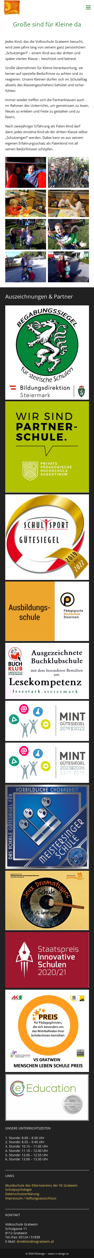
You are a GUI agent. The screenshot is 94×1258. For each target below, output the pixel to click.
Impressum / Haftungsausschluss (30, 1198)
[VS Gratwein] (11, 7)
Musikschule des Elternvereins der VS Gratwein (41, 1185)
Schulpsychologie (18, 1189)
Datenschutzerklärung (22, 1194)
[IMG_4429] (68, 172)
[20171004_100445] (68, 266)
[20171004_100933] (25, 234)
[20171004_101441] (25, 266)
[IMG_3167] (25, 203)
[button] (88, 7)
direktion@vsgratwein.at (35, 1241)
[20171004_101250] (68, 234)
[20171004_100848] (25, 172)
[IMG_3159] (68, 203)
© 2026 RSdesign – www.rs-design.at (47, 1253)
